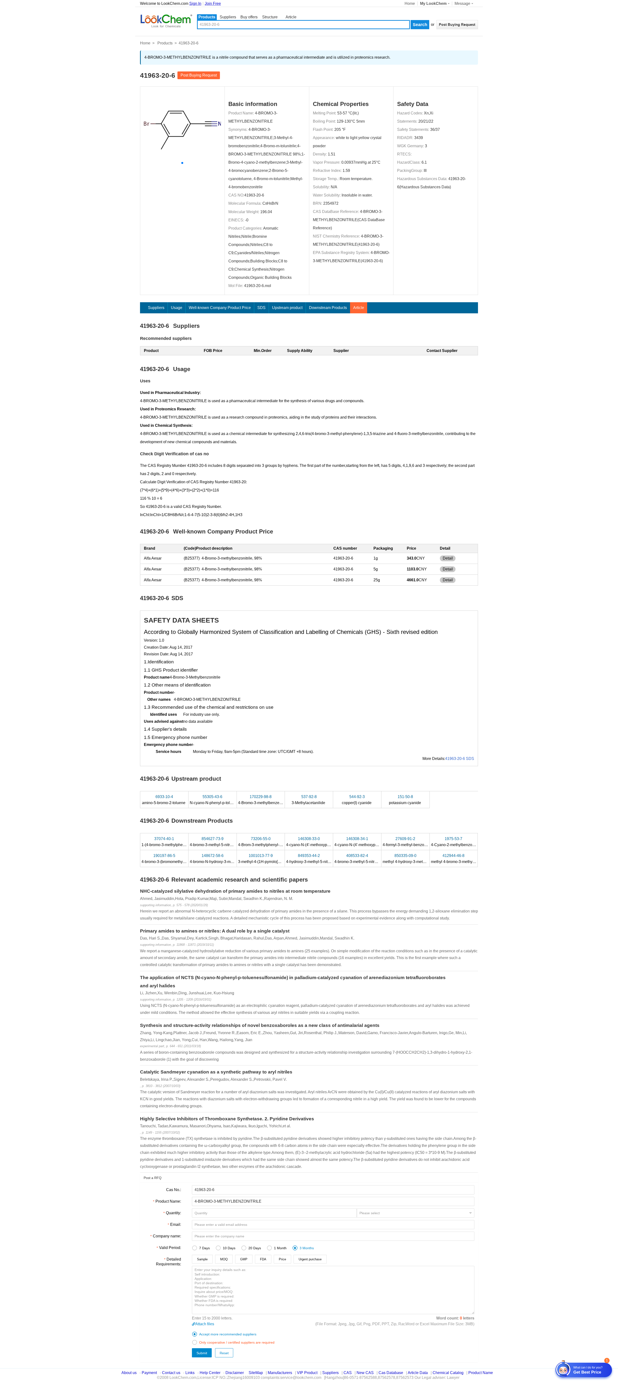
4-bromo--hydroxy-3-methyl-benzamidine (226, 859)
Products (206, 17)
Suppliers (228, 17)
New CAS (365, 1373)
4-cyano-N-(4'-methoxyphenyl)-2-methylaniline (326, 842)
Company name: (167, 1236)
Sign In (195, 3)
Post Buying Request (199, 75)
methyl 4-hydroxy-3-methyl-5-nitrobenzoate (420, 859)
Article (291, 17)
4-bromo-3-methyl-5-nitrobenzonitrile (221, 842)
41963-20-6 (254, 195)
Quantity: (173, 1213)
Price (282, 1259)
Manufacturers (280, 1373)
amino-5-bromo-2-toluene (164, 800)
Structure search (270, 17)
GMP (243, 1259)
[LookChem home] (166, 21)
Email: (175, 1224)
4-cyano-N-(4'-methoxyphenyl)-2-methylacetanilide (378, 842)
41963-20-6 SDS (459, 759)
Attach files (204, 1324)
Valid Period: (170, 1248)
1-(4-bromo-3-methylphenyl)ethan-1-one (176, 842)
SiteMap (256, 1373)
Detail (448, 558)
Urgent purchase (310, 1259)
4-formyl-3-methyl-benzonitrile (409, 842)
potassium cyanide (405, 800)
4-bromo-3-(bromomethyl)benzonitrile (173, 859)
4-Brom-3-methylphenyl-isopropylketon (271, 842)
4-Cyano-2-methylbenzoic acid (457, 842)
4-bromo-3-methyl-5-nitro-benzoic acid (367, 859)
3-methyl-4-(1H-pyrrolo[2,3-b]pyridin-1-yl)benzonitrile (283, 859)
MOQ (224, 1259)
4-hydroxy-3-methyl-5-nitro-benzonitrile (319, 859)
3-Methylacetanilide (309, 800)
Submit (202, 1353)
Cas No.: (173, 1190)
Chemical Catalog (448, 1373)
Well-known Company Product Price (220, 308)
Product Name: (168, 1201)
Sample (202, 1259)
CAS (348, 1373)
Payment (149, 1373)
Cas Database (391, 1373)
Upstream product (287, 308)
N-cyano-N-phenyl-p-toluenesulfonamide (225, 800)
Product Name (480, 1373)
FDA (263, 1259)
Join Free (213, 3)
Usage (176, 308)
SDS (261, 308)
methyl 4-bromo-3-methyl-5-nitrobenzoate (466, 859)
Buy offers (249, 17)
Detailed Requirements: (168, 1261)
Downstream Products (328, 308)
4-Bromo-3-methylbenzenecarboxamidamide (276, 800)
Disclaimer (234, 1373)
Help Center (210, 1373)
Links (190, 1373)
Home (410, 3)
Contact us (171, 1373)
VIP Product (307, 1373)
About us (129, 1373)
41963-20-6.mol (257, 286)
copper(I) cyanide (357, 800)
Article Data (418, 1373)
